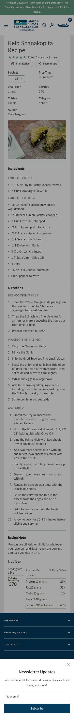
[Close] (68, 664)
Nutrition (14, 561)
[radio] (10, 57)
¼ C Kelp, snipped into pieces (31, 227)
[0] (63, 25)
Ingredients (16, 168)
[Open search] (44, 25)
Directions (15, 288)
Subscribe (37, 708)
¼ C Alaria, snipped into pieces (31, 233)
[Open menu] (6, 25)
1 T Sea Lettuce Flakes (26, 239)
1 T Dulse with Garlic (25, 245)
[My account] (52, 25)
